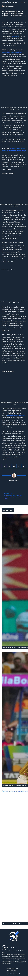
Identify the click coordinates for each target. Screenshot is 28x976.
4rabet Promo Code (11, 970)
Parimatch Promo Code (12, 968)
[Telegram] (18, 466)
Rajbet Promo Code (11, 972)
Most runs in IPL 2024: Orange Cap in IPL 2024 (15, 785)
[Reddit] (14, 466)
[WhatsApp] (23, 466)
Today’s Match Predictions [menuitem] (10, 2)
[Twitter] (9, 466)
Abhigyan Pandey (14, 481)
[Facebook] (4, 466)
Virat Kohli (15, 36)
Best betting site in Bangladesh (14, 974)
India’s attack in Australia (16, 415)
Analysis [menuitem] (23, 2)
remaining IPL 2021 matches (11, 52)
